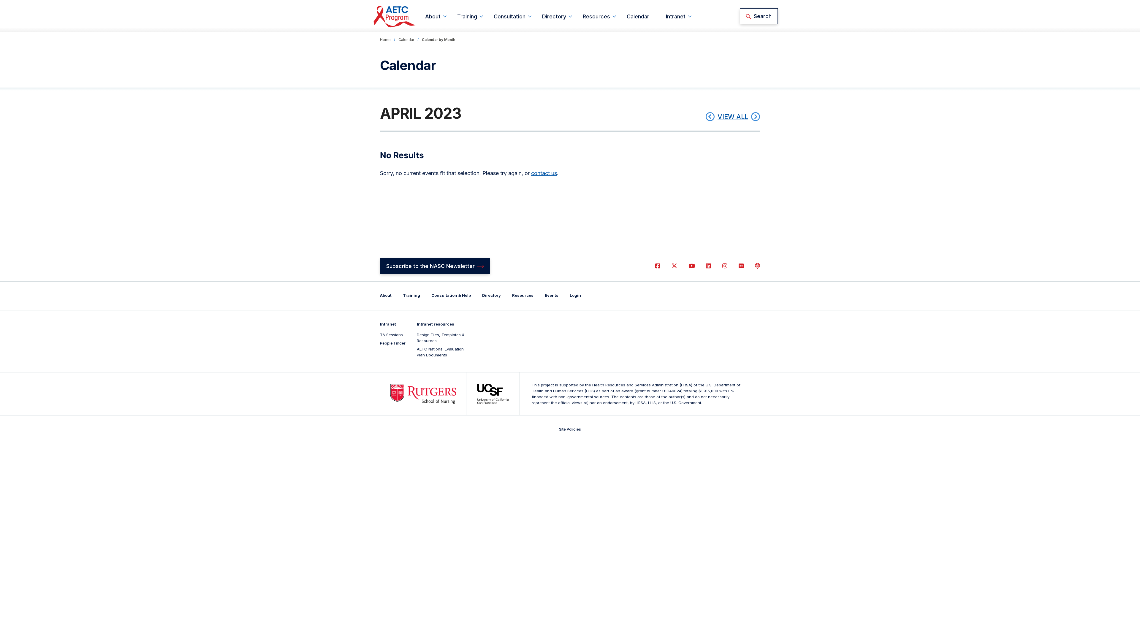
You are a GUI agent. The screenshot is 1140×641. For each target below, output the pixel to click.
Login (575, 295)
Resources (596, 16)
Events (551, 295)
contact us (544, 173)
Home (385, 39)
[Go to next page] (755, 116)
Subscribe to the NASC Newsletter (430, 266)
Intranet (675, 16)
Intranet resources (435, 324)
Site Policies (570, 429)
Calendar (638, 16)
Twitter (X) (674, 266)
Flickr (741, 266)
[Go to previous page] (710, 116)
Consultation (509, 16)
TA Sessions (391, 334)
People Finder (393, 343)
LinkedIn (708, 266)
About (433, 16)
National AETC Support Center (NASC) (395, 16)
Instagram (724, 266)
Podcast (757, 266)
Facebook (657, 266)
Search (763, 16)
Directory (554, 16)
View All (733, 116)
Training (467, 16)
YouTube (691, 266)
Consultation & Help (451, 295)
